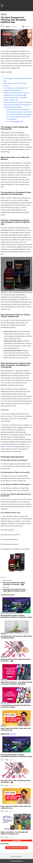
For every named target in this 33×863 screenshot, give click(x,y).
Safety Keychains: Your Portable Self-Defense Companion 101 (14, 833)
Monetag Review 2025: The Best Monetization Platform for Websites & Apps (16, 616)
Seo (9, 612)
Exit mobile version (16, 861)
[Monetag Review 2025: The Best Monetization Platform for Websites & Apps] (16, 605)
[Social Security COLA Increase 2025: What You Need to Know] (16, 627)
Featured (4, 679)
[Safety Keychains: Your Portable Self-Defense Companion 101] (16, 822)
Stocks (14, 612)
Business (4, 612)
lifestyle (16, 144)
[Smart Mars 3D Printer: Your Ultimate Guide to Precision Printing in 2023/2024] (16, 672)
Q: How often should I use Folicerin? (18, 109)
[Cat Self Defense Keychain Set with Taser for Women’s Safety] (16, 695)
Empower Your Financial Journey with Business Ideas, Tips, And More (16, 5)
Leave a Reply (16, 840)
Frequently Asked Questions (13, 107)
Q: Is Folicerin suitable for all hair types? (19, 114)
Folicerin (3, 228)
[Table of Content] (16, 76)
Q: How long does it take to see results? (19, 112)
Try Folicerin (9, 446)
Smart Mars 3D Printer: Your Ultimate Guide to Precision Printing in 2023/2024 (16, 683)
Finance (3, 633)
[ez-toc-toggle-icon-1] (16, 76)
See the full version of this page (16, 847)
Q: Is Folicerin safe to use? (15, 121)
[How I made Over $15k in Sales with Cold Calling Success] (16, 718)
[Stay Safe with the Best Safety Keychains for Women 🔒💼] (16, 649)
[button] (2, 5)
